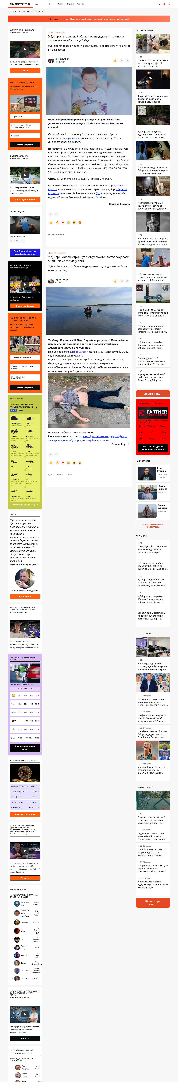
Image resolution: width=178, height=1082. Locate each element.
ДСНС (50, 474)
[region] (25, 247)
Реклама (80, 4)
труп (70, 474)
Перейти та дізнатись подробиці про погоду (25, 252)
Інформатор (69, 138)
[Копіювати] (127, 60)
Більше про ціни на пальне (25, 747)
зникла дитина (56, 234)
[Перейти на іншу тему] (164, 3)
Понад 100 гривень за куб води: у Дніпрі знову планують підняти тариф (96, 19)
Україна (70, 4)
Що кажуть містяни (25, 199)
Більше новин (153, 393)
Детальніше (25, 596)
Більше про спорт (153, 902)
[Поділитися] (121, 60)
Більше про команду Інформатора (153, 525)
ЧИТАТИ (25, 1038)
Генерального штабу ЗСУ (29, 505)
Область (61, 4)
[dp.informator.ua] (20, 4)
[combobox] (17, 241)
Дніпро (52, 4)
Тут (98, 193)
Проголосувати (25, 144)
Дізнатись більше (25, 306)
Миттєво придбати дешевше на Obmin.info (153, 448)
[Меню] (36, 4)
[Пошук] (168, 3)
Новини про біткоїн (25, 814)
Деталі (25, 70)
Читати (25, 878)
